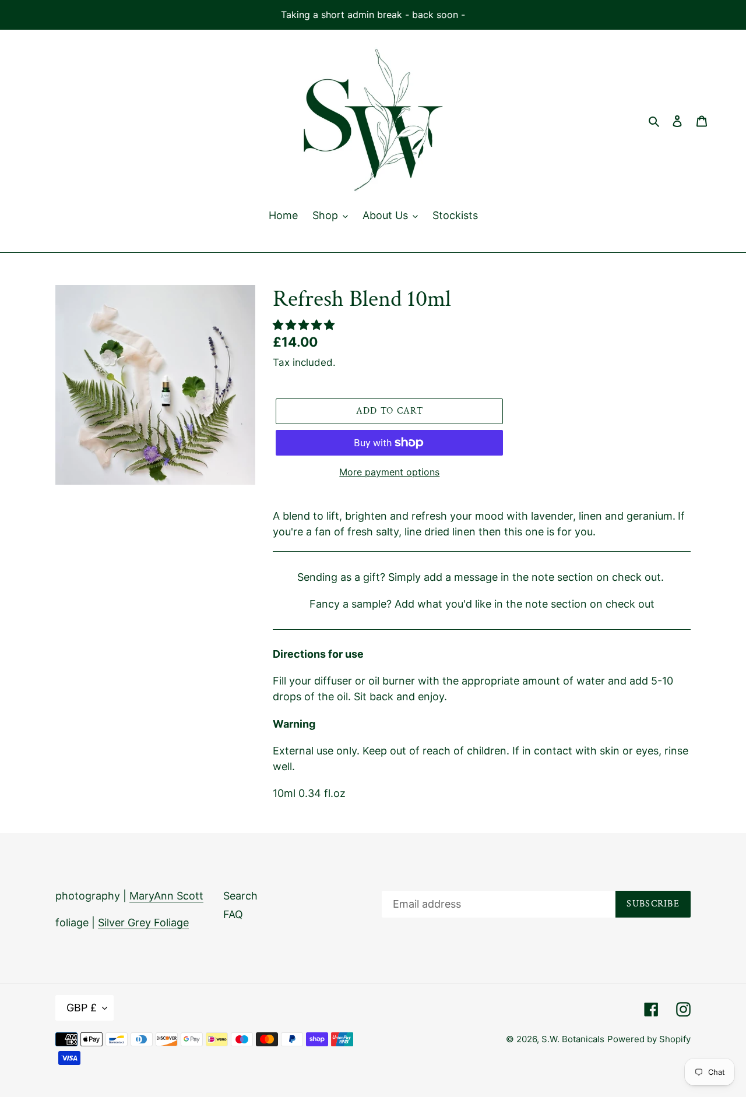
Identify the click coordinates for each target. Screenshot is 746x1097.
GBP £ (81, 1007)
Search (240, 896)
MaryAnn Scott (166, 896)
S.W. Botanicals (572, 1039)
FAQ (233, 914)
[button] (305, 325)
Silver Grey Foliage (143, 922)
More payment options (389, 472)
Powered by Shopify (649, 1039)
